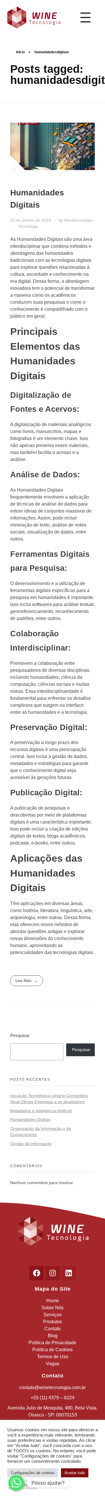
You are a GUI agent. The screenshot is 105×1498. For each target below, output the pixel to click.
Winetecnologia (78, 220)
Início (20, 52)
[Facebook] (36, 1273)
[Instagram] (52, 1273)
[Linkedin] (68, 1273)
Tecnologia (28, 226)
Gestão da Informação (31, 1143)
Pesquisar (19, 1035)
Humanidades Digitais (30, 1119)
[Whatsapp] (16, 1483)
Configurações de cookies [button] (33, 1473)
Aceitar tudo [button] (74, 1473)
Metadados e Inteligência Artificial (41, 1110)
